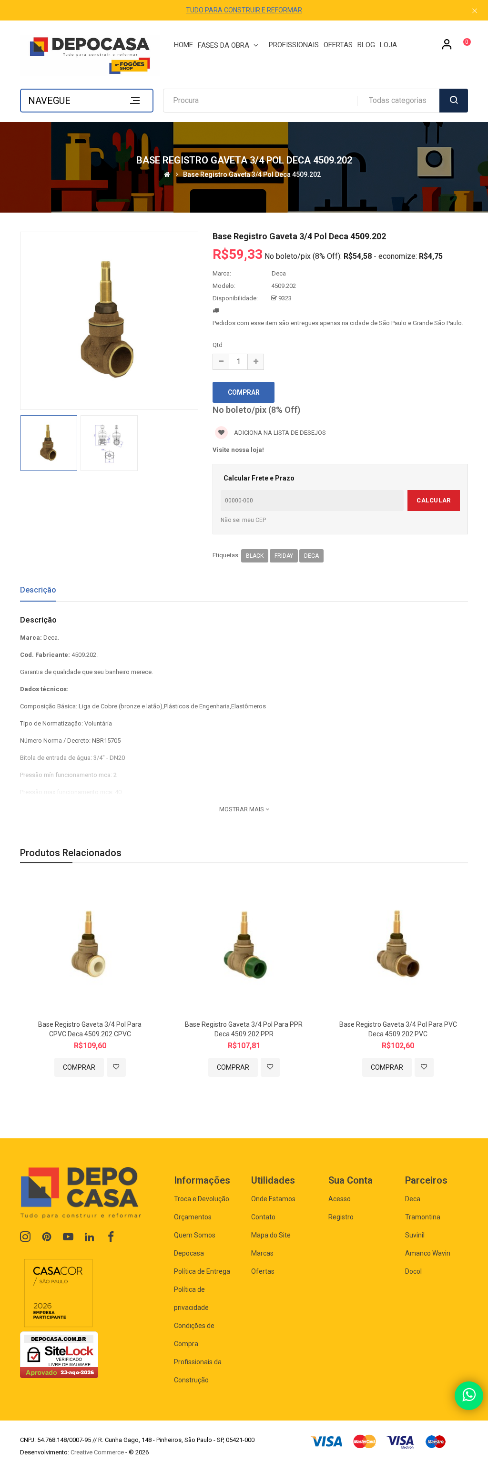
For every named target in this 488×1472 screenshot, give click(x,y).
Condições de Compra (194, 1335)
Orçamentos (193, 1217)
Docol (413, 1271)
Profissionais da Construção (198, 1371)
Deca (279, 273)
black (255, 555)
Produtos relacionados (71, 853)
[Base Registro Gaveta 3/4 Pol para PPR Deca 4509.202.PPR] (244, 946)
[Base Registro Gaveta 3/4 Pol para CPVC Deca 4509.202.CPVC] (90, 946)
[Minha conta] (447, 47)
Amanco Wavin (427, 1253)
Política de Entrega (202, 1271)
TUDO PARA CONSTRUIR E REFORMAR (244, 10)
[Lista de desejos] (116, 1067)
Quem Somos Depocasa (194, 1244)
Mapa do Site (271, 1235)
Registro (341, 1217)
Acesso (339, 1199)
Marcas (262, 1253)
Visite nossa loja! (238, 449)
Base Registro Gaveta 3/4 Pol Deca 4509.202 (252, 174)
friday (283, 555)
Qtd (218, 344)
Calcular (433, 500)
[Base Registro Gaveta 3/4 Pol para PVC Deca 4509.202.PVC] (398, 946)
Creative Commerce (97, 1452)
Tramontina (422, 1217)
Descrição (38, 589)
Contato (263, 1217)
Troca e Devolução (201, 1199)
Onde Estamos (273, 1199)
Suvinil (415, 1235)
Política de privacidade (191, 1298)
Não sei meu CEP (243, 520)
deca (311, 555)
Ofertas (262, 1271)
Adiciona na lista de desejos (279, 432)
